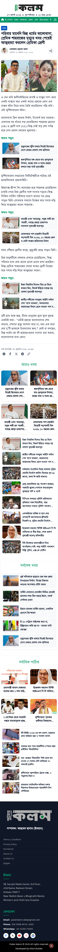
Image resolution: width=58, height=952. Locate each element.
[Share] (50, 51)
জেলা (31, 19)
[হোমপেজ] (2, 19)
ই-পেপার (9, 19)
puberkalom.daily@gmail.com (25, 920)
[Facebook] (5, 935)
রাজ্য (16, 19)
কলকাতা (23, 19)
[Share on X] (16, 354)
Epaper (6, 863)
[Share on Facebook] (10, 354)
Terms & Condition (12, 839)
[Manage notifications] (51, 945)
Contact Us (8, 858)
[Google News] (32, 935)
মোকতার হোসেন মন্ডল (19, 49)
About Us (7, 854)
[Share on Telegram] (22, 354)
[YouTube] (19, 935)
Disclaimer (8, 849)
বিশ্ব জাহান (44, 19)
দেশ (36, 19)
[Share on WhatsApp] (4, 354)
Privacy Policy (10, 844)
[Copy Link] (29, 354)
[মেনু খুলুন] (55, 19)
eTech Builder (36, 948)
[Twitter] (12, 935)
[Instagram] (26, 935)
